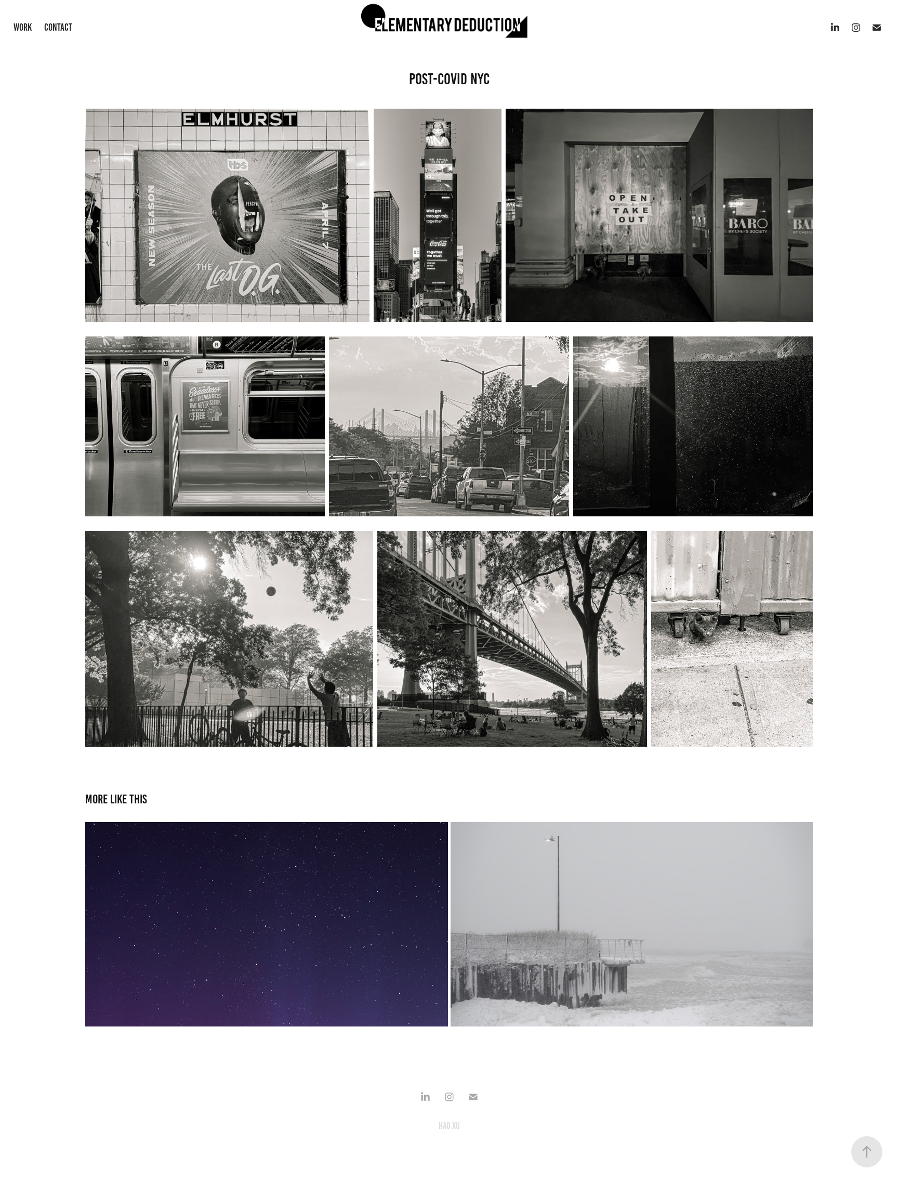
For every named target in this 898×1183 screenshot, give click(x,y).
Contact (58, 27)
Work (23, 27)
